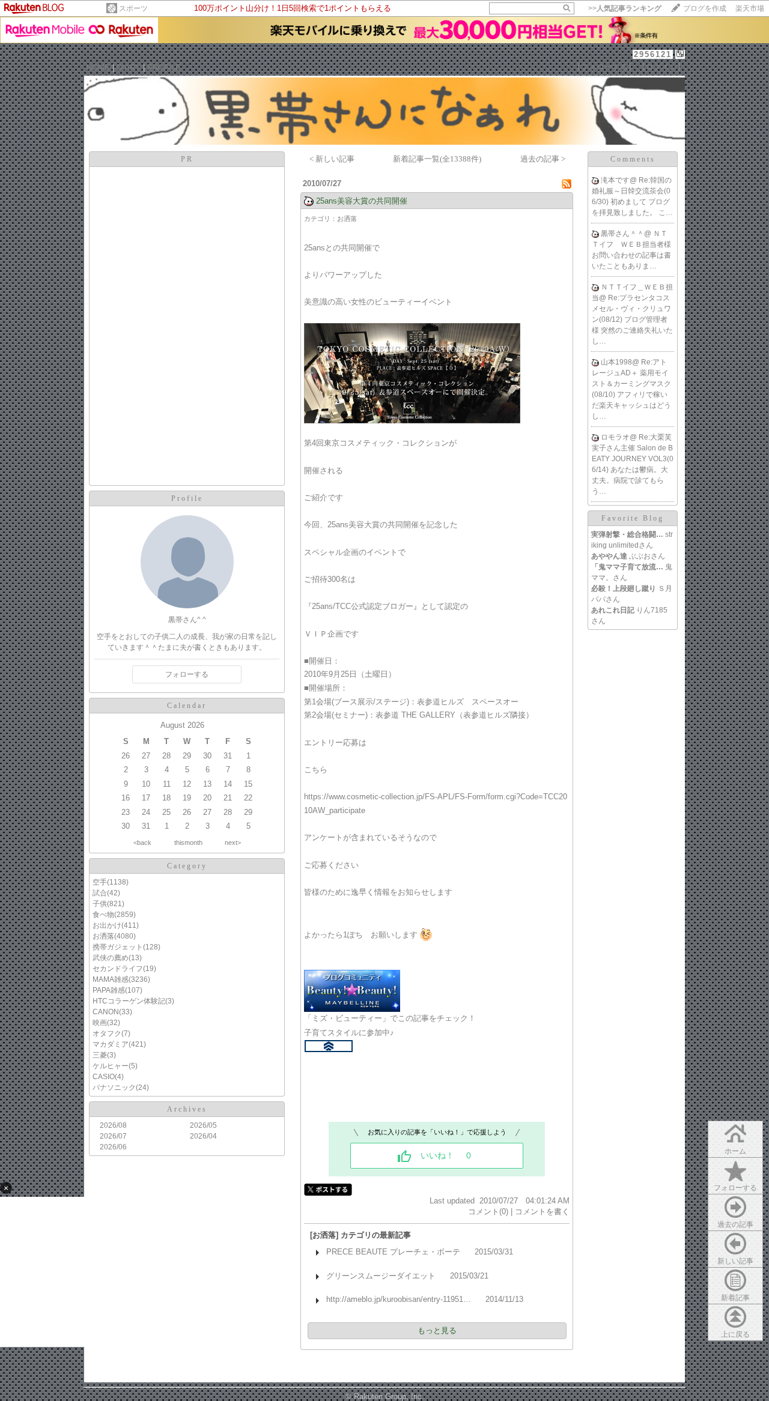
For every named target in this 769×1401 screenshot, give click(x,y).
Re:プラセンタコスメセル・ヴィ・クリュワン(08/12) (631, 309)
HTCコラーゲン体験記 (129, 1001)
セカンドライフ (118, 968)
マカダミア (111, 1044)
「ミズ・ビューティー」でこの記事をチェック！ (390, 1018)
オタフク (107, 1033)
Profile (187, 498)
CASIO (104, 1077)
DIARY (129, 67)
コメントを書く (542, 1211)
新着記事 (735, 1298)
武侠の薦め (111, 958)
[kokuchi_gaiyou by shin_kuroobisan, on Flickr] (412, 420)
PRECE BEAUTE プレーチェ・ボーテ (393, 1251)
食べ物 (103, 914)
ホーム (735, 1151)
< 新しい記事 (331, 158)
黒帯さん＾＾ (622, 233)
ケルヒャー (111, 1066)
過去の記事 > (542, 158)
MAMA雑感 (111, 979)
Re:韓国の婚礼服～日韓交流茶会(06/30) (632, 191)
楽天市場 (749, 8)
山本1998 (616, 362)
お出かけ (107, 925)
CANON (106, 1012)
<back (142, 842)
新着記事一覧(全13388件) (437, 158)
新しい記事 (735, 1261)
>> (624, 8)
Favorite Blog (632, 518)
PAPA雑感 (109, 990)
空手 (100, 882)
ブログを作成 (704, 8)
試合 (100, 893)
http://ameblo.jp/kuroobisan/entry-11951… (398, 1299)
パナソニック (114, 1087)
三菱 (100, 1055)
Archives (187, 1109)
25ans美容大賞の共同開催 (361, 200)
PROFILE (164, 67)
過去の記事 (735, 1224)
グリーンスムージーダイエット (381, 1275)
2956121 (653, 54)
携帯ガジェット (118, 947)
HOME (98, 67)
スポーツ (133, 8)
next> (233, 842)
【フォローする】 (604, 66)
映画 (100, 1022)
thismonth (188, 842)
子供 (100, 904)
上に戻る (735, 1334)
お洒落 (103, 936)
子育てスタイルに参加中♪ (349, 1032)
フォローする (735, 1188)
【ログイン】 (661, 66)
